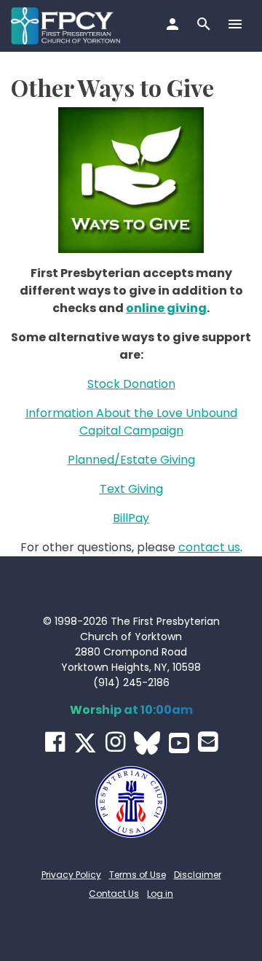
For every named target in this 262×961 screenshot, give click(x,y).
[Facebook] (55, 742)
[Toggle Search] (205, 25)
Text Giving (131, 488)
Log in (160, 893)
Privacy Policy (71, 874)
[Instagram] (115, 742)
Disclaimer (197, 874)
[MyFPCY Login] (174, 25)
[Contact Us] (208, 742)
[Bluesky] (147, 743)
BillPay (131, 518)
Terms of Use (137, 874)
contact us (209, 547)
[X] (85, 743)
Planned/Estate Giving (131, 459)
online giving (166, 308)
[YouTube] (179, 743)
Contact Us (114, 893)
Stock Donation (131, 384)
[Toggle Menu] (237, 25)
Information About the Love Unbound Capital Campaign (131, 422)
